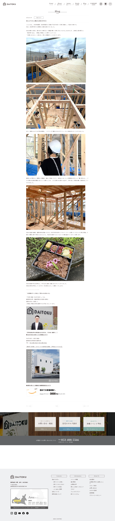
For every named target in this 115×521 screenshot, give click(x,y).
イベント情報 (74, 479)
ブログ (72, 489)
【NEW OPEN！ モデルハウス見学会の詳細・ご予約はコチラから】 (44, 346)
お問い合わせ (93, 488)
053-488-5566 (43, 343)
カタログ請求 (93, 490)
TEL (68, 439)
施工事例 (73, 482)
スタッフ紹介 (93, 485)
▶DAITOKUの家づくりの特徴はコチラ (37, 334)
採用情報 (92, 493)
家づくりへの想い (58, 482)
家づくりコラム (75, 494)
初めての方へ (55, 479)
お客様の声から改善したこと (97, 482)
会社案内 (92, 479)
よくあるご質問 (58, 489)
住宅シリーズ (55, 491)
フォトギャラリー (75, 491)
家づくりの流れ (58, 486)
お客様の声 (74, 484)
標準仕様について (56, 494)
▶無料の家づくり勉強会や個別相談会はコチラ (38, 385)
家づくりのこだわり (59, 484)
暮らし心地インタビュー (77, 486)
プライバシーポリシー (95, 495)
